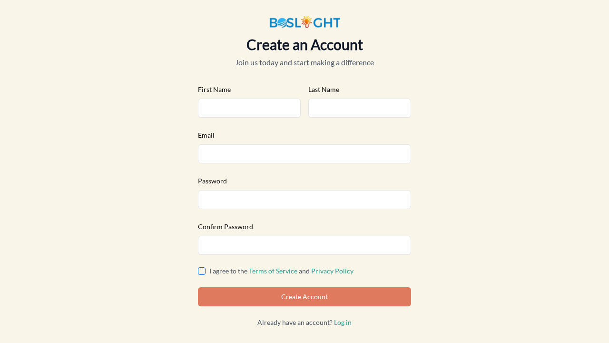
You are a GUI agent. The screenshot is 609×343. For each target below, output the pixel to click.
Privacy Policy (332, 271)
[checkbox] (202, 271)
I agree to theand (281, 271)
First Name (214, 89)
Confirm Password (225, 226)
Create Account (304, 297)
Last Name (323, 89)
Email (206, 135)
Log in (343, 322)
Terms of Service (273, 271)
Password (212, 181)
